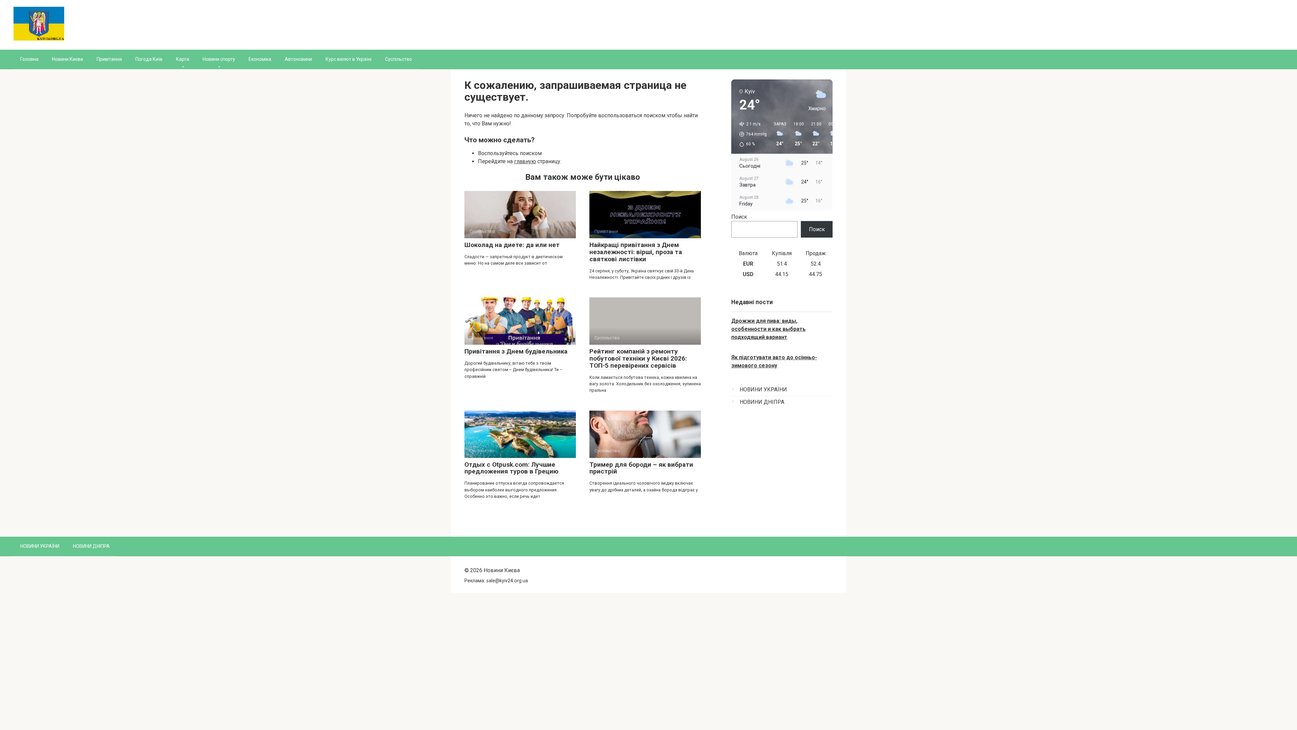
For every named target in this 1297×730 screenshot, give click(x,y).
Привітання (109, 59)
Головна (29, 59)
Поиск (739, 217)
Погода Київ (148, 59)
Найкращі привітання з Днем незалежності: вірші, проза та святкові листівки (635, 252)
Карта (182, 59)
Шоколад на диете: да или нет (512, 245)
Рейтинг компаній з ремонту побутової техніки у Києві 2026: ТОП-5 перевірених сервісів (638, 358)
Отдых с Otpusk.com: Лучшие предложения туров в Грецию (511, 468)
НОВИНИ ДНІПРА (762, 402)
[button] (750, 134)
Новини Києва (67, 59)
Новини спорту (219, 59)
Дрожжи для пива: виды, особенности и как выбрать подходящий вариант (768, 329)
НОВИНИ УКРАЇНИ (763, 389)
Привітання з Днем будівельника (515, 351)
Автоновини (298, 59)
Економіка (260, 59)
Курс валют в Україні (349, 59)
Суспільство (398, 59)
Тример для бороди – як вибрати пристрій (641, 468)
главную (525, 161)
